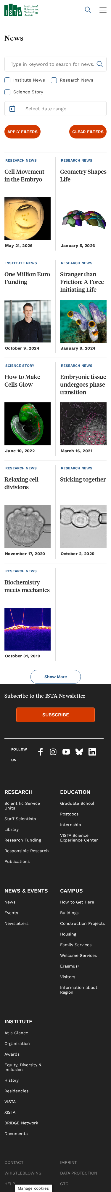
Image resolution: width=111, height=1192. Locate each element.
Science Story (28, 92)
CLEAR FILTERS (88, 131)
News (9, 902)
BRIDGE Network (21, 1123)
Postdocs (69, 814)
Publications (17, 861)
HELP (9, 1183)
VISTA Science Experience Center (79, 837)
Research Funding (22, 840)
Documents (16, 1133)
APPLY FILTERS (22, 131)
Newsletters (16, 923)
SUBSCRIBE (55, 715)
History (11, 1080)
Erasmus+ (70, 966)
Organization (17, 1043)
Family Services (75, 944)
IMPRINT (68, 1162)
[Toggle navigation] (103, 10)
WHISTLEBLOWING (22, 1173)
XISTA (9, 1112)
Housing (68, 934)
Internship (70, 824)
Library (11, 829)
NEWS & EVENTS (26, 890)
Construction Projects (82, 923)
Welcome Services (78, 955)
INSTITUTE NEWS (21, 263)
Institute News (29, 80)
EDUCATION (75, 792)
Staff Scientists (20, 818)
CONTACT (13, 1162)
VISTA (10, 1101)
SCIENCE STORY (19, 366)
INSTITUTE (18, 1021)
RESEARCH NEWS (21, 160)
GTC (64, 1183)
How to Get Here (77, 902)
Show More (55, 676)
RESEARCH (18, 792)
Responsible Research (26, 850)
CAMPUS (71, 890)
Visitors (67, 976)
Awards (12, 1054)
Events (11, 912)
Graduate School (77, 803)
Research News (76, 80)
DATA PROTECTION (78, 1173)
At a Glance (16, 1032)
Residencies (16, 1091)
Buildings (69, 912)
